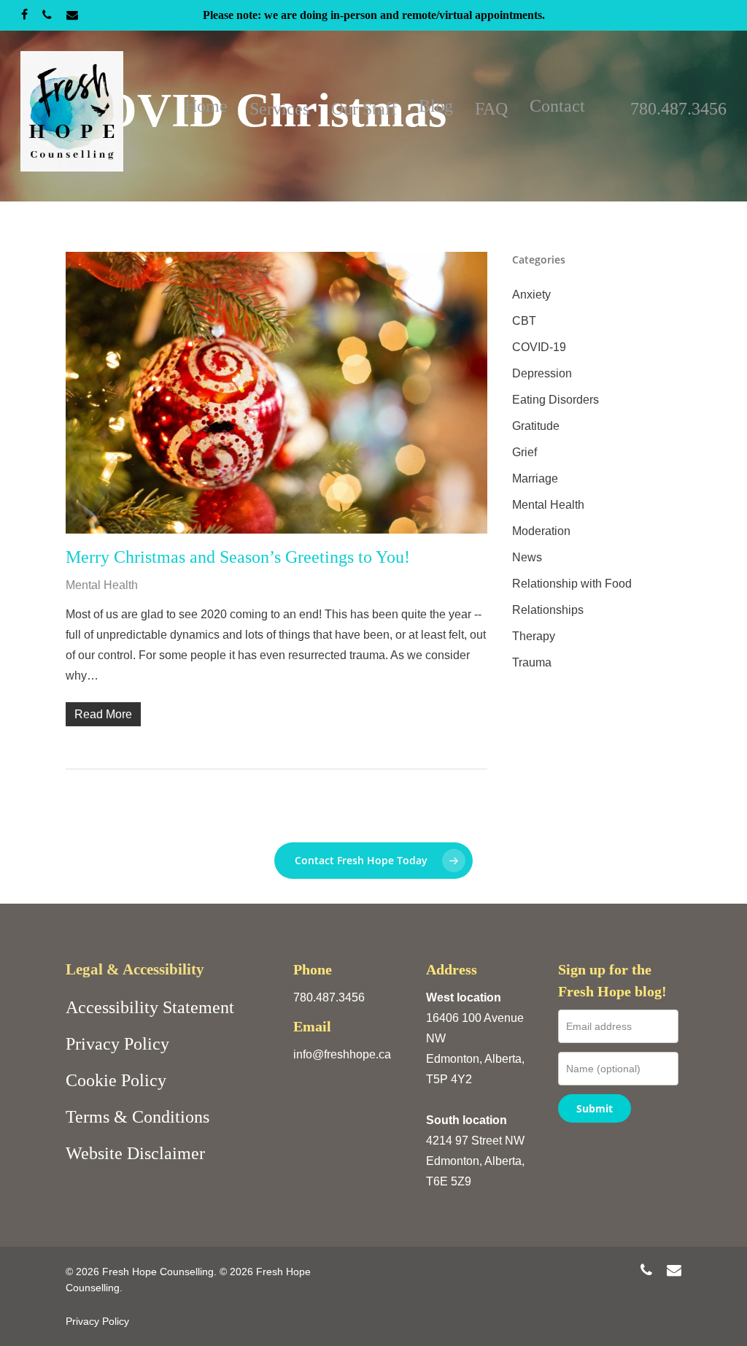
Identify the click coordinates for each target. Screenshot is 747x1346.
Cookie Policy (116, 1080)
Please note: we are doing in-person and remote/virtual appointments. (374, 15)
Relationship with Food (572, 583)
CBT (524, 321)
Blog (436, 105)
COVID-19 (539, 347)
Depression (542, 373)
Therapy (533, 636)
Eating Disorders (555, 399)
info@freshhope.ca (342, 1054)
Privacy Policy (117, 1043)
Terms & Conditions (137, 1116)
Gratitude (536, 426)
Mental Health (102, 585)
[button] (373, 860)
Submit (594, 1108)
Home (206, 105)
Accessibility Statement (150, 1007)
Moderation (541, 531)
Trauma (531, 662)
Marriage (535, 478)
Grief (524, 452)
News (527, 557)
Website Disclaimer (135, 1153)
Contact (557, 105)
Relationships (548, 610)
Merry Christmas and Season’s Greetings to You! (238, 556)
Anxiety (531, 294)
